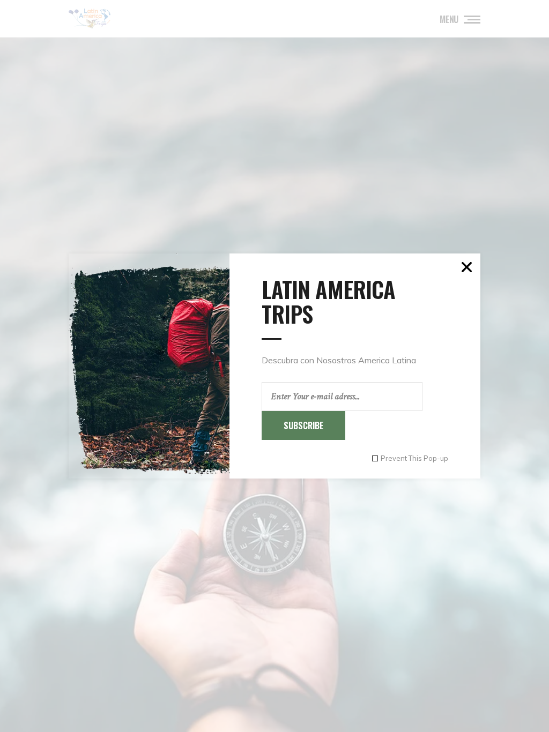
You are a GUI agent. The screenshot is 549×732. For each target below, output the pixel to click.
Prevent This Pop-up (414, 458)
